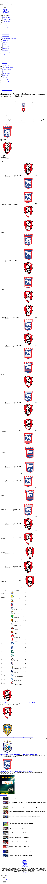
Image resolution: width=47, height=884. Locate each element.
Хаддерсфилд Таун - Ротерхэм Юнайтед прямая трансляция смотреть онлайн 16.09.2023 (18, 754)
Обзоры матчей (6, 12)
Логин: (4, 877)
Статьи (4, 13)
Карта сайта (24, 862)
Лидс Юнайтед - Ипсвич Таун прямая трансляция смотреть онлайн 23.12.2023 (16, 737)
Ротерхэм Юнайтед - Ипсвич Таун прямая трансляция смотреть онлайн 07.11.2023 (17, 719)
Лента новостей (6, 11)
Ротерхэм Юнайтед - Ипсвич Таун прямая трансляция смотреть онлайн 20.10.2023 (17, 702)
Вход (7, 1)
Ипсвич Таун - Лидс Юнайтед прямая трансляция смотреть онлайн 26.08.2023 (16, 771)
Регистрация (2, 1)
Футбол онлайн (25, 866)
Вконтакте (25, 864)
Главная (24, 860)
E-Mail (24, 865)
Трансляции (5, 10)
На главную (5, 9)
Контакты (25, 863)
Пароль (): (6, 879)
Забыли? (7, 879)
